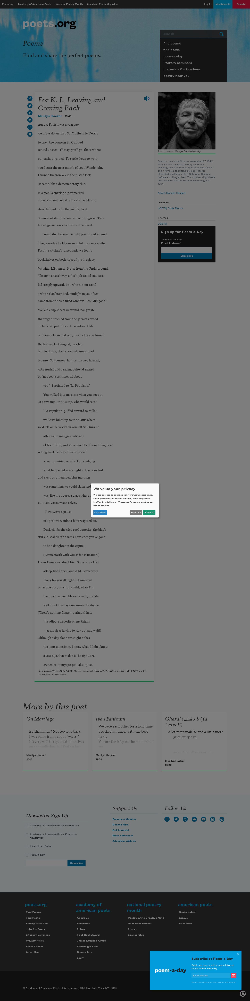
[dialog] (125, 500)
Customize (100, 512)
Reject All (136, 512)
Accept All (149, 512)
